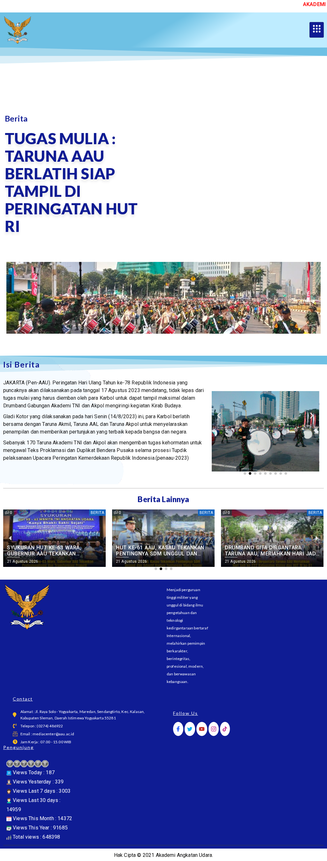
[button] (219, 415)
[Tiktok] (225, 729)
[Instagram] (214, 729)
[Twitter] (190, 729)
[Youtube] (201, 729)
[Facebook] (178, 729)
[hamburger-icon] (316, 30)
